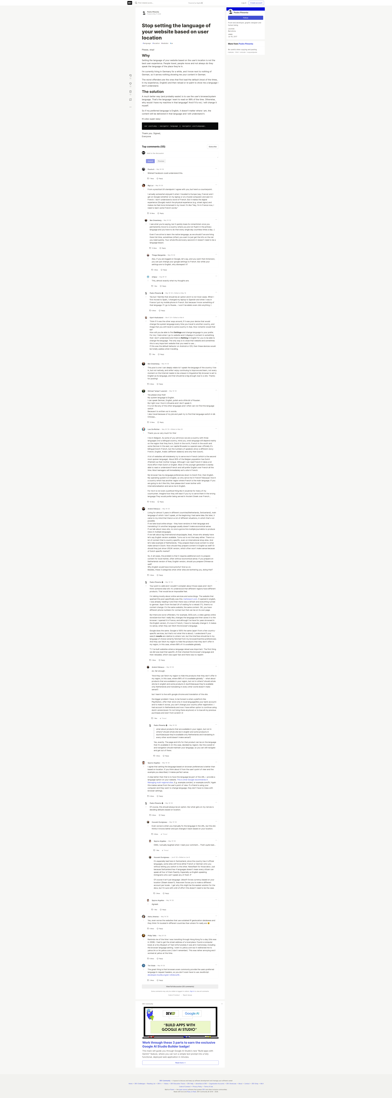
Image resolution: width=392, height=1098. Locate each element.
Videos (166, 1083)
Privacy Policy (197, 1086)
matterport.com (190, 599)
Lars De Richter (154, 429)
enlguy (154, 277)
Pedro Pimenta (153, 12)
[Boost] (130, 99)
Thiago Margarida (158, 255)
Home (131, 1083)
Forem (172, 1089)
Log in (243, 3)
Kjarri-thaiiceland (156, 318)
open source (183, 1089)
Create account (256, 3)
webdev (164, 43)
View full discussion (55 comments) (180, 986)
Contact (247, 1083)
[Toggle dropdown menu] (216, 168)
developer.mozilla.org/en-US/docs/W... (164, 975)
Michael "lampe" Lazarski (157, 391)
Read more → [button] (180, 1063)
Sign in (192, 991)
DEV (203, 1089)
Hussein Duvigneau (159, 822)
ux (171, 43)
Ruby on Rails (191, 1091)
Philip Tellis (152, 936)
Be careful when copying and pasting (242, 50)
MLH (261, 1083)
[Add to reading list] (130, 92)
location (156, 43)
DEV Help (190, 1083)
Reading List (151, 1083)
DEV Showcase (231, 1083)
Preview (161, 161)
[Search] (136, 3)
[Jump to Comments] (130, 84)
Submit (150, 161)
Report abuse (187, 995)
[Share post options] (130, 107)
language (147, 43)
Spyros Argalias (154, 763)
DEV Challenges (140, 1083)
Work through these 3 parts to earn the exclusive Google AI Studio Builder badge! (178, 1044)
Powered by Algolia (194, 3)
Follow (245, 18)
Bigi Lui (150, 185)
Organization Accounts (216, 1083)
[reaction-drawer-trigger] (130, 76)
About (240, 1083)
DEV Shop (255, 1083)
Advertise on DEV (201, 1083)
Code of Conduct (174, 995)
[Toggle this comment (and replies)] (144, 173)
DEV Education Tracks (177, 1083)
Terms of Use (208, 1086)
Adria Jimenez (153, 917)
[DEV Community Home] (129, 3)
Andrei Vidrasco (154, 509)
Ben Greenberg (155, 220)
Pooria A (151, 169)
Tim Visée (151, 966)
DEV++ (159, 1083)
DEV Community (165, 1080)
